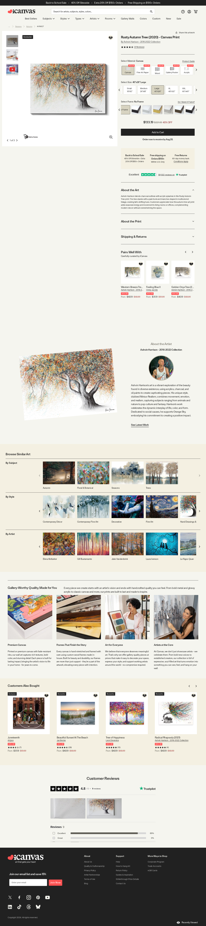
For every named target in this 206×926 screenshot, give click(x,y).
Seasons (18, 26)
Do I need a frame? (186, 102)
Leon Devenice (112, 740)
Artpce (11, 740)
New (168, 18)
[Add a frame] (30, 136)
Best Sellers (31, 18)
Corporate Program (156, 862)
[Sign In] (189, 11)
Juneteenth (14, 737)
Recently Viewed (190, 922)
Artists (93, 18)
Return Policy (121, 870)
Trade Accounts (154, 866)
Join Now (55, 882)
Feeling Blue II (153, 287)
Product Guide (188, 61)
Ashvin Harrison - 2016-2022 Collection (132, 290)
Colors (143, 18)
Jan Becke (61, 740)
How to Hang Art (123, 866)
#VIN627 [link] (40, 26)
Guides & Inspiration (124, 875)
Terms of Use (89, 879)
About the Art (130, 190)
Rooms (108, 18)
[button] (128, 70)
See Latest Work (140, 424)
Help (118, 862)
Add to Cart (158, 132)
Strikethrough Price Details (127, 879)
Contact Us (121, 883)
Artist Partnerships (92, 875)
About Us (88, 862)
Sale (179, 18)
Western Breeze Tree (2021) (132, 287)
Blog (86, 883)
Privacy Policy (90, 870)
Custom (156, 18)
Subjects (47, 18)
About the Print (131, 221)
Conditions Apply (181, 161)
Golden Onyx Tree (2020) (183, 287)
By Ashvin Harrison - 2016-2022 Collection (140, 41)
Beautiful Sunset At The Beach (72, 737)
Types (78, 18)
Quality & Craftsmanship (94, 866)
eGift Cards (152, 870)
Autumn (29, 26)
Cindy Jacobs (152, 290)
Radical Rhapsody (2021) (167, 737)
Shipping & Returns (134, 236)
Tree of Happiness (115, 737)
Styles (63, 18)
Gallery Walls (127, 18)
